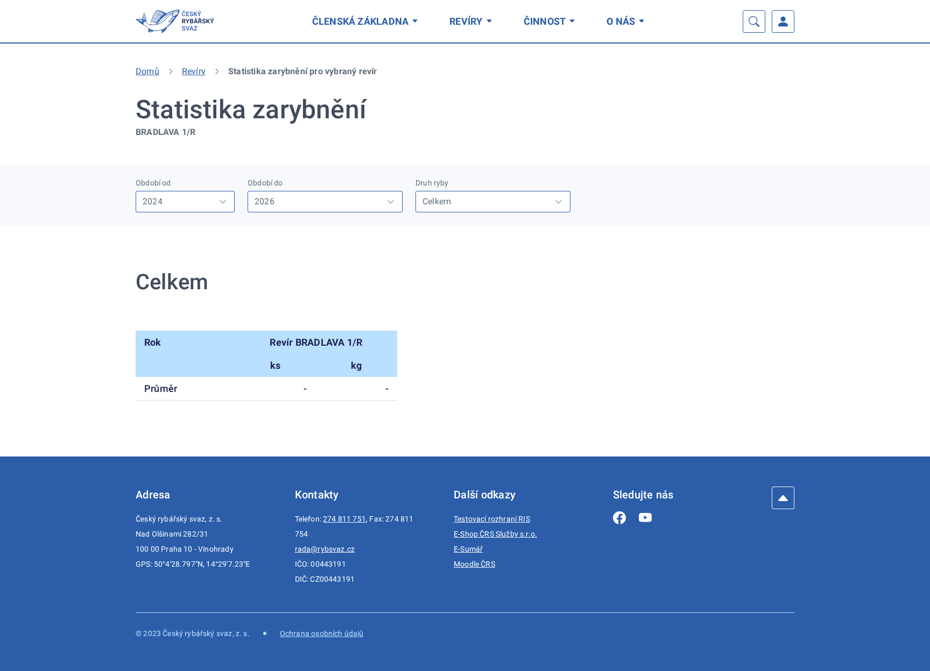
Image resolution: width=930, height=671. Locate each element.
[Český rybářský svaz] (176, 21)
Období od (153, 183)
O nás (621, 21)
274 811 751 (344, 519)
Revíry (465, 21)
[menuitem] (367, 21)
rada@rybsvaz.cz (325, 549)
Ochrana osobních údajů (322, 633)
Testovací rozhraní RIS (492, 519)
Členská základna (360, 21)
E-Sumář (468, 549)
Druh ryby (432, 183)
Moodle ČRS (474, 564)
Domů (147, 71)
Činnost (545, 21)
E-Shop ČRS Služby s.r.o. (495, 534)
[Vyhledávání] (754, 21)
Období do (265, 183)
